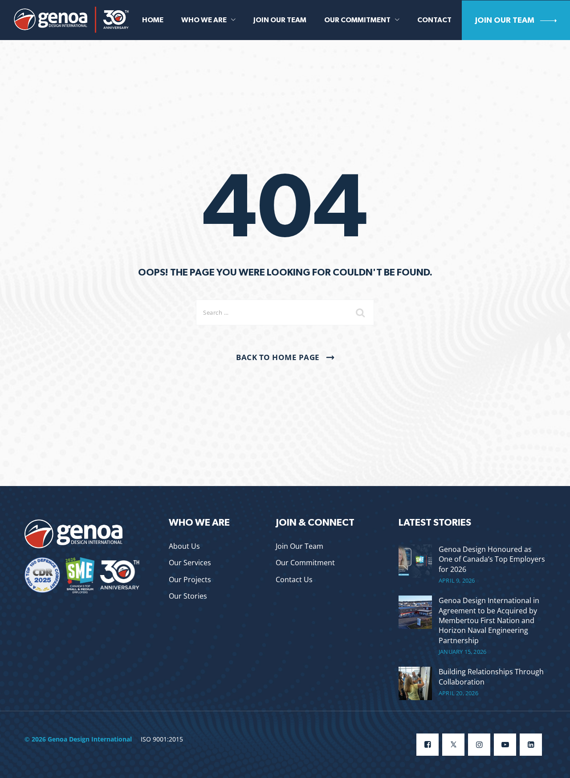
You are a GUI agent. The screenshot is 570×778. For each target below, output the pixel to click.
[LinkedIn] (531, 745)
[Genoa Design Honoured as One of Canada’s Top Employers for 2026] (415, 564)
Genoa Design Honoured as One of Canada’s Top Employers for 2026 (492, 559)
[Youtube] (505, 745)
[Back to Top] (551, 764)
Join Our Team (279, 20)
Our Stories (188, 596)
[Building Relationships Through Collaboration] (415, 683)
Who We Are (204, 20)
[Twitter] (453, 745)
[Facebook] (427, 745)
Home (152, 20)
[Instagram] (479, 745)
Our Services (190, 562)
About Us (184, 546)
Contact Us (294, 579)
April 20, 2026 (458, 693)
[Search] (361, 312)
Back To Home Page (278, 357)
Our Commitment (357, 20)
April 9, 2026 (457, 580)
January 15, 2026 (462, 652)
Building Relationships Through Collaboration (491, 676)
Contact (434, 20)
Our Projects (190, 579)
